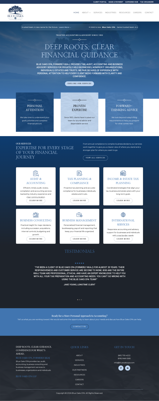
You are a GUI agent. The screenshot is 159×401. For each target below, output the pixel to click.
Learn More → (53, 27)
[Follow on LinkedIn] (127, 368)
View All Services (95, 158)
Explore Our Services (80, 83)
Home (76, 13)
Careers (137, 13)
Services (98, 13)
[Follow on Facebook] (121, 368)
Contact (148, 13)
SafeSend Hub (131, 2)
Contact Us (79, 326)
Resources (124, 13)
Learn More (35, 200)
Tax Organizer (146, 2)
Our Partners (79, 370)
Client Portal (100, 2)
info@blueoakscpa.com (124, 363)
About (85, 13)
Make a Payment (116, 2)
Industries (110, 13)
